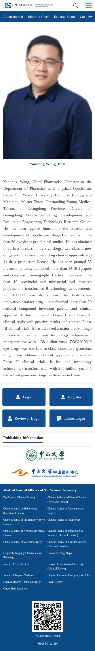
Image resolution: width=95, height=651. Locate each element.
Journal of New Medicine (16, 564)
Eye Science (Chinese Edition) (19, 497)
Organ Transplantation (15, 588)
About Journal (13, 16)
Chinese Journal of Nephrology (64, 519)
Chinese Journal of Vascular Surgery (22, 541)
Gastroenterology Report (60, 553)
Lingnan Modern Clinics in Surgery (22, 581)
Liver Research (55, 581)
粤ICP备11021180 (48, 643)
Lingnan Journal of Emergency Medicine (69, 575)
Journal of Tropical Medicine (18, 575)
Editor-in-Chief (38, 16)
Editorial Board (64, 16)
